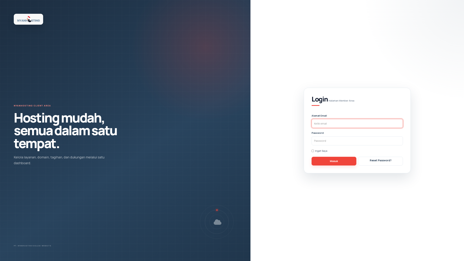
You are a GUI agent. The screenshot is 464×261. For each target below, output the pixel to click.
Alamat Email (319, 115)
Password (318, 132)
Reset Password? (381, 160)
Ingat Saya (321, 150)
